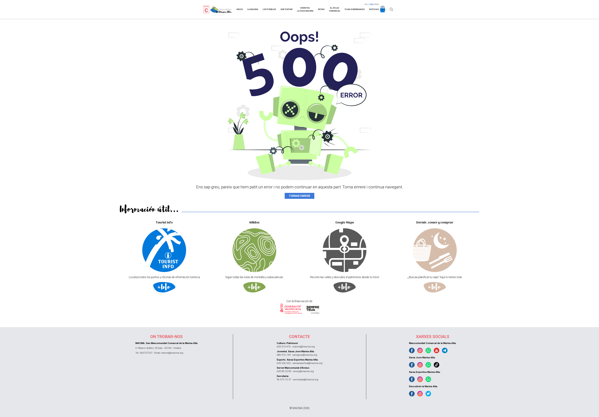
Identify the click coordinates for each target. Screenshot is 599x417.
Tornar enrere (299, 195)
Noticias (374, 9)
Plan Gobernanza (355, 9)
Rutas (321, 9)
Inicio (239, 9)
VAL (366, 4)
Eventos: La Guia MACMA (305, 9)
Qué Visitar (286, 9)
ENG (377, 4)
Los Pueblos (269, 9)
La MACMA (252, 9)
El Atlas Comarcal (334, 9)
